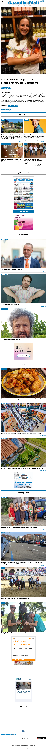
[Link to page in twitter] (4, 88)
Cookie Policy (20, 748)
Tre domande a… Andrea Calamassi (11, 269)
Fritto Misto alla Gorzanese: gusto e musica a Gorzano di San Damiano (22, 399)
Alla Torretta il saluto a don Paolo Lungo (11, 159)
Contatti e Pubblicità (11, 747)
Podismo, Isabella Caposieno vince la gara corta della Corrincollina (11, 135)
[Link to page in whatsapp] (8, 88)
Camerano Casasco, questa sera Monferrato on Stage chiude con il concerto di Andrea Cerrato (34, 136)
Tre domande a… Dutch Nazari (10, 304)
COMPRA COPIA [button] (23, 211)
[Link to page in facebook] (2, 88)
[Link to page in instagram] (17, 738)
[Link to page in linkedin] (6, 88)
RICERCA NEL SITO (42, 1)
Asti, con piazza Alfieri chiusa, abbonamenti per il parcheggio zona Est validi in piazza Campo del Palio (22, 563)
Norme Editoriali (34, 747)
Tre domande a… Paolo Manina (10, 339)
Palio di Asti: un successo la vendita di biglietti (15, 598)
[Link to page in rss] (25, 738)
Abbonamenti (18, 747)
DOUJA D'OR (15, 105)
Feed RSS (5, 747)
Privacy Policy (41, 747)
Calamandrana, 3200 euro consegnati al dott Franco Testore (19, 527)
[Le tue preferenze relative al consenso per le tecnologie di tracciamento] (45, 750)
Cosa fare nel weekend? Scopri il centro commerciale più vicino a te (21, 433)
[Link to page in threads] (10, 88)
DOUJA (9, 105)
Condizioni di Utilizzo (26, 748)
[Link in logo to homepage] (8, 734)
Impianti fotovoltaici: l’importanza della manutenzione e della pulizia (22, 468)
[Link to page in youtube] (22, 738)
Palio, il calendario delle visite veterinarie (13, 633)
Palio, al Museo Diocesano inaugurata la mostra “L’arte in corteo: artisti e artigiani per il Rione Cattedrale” (35, 161)
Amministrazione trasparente (26, 747)
